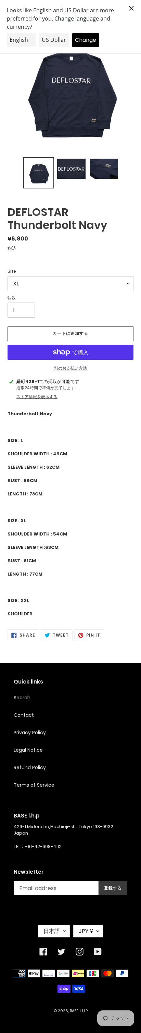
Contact (24, 715)
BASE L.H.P (79, 1010)
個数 (12, 297)
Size (12, 271)
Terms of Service (34, 785)
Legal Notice (28, 750)
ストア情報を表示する (36, 396)
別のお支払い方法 (70, 368)
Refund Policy (30, 767)
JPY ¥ (86, 931)
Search (22, 697)
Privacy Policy (30, 732)
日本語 (51, 931)
